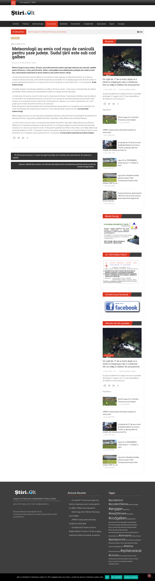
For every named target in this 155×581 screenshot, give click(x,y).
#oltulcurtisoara (136, 536)
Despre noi (17, 499)
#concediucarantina (114, 522)
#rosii (122, 543)
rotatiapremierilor (113, 564)
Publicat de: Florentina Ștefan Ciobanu (24, 63)
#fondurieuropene (113, 530)
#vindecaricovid (112, 559)
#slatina (128, 546)
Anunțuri (121, 24)
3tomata (120, 559)
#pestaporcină (116, 539)
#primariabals (129, 540)
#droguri (134, 525)
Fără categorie (108, 73)
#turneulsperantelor (125, 556)
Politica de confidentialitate (33, 499)
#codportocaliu (131, 519)
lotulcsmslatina (113, 561)
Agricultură (101, 24)
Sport (111, 24)
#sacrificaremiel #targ (131, 543)
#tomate (113, 555)
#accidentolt (115, 500)
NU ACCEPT (116, 577)
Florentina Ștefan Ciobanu (127, 89)
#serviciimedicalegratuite (115, 546)
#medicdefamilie (113, 536)
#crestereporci (132, 522)
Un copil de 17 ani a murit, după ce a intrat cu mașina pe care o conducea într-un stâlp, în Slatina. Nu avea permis (121, 82)
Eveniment (75, 24)
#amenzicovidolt (133, 504)
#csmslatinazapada (114, 525)
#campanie (130, 514)
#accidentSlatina (118, 504)
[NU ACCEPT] (152, 577)
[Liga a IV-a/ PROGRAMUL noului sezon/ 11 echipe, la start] (110, 162)
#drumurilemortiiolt (114, 527)
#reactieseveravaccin (114, 543)
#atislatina (126, 509)
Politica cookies (50, 499)
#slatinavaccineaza (114, 551)
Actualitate (51, 24)
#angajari (115, 509)
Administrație (37, 24)
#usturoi (133, 556)
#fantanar (124, 527)
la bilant (135, 559)
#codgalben (117, 518)
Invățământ (88, 24)
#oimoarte (125, 535)
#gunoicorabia (123, 530)
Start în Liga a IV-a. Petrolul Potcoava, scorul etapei (47, 32)
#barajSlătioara (117, 513)
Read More (107, 110)
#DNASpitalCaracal (126, 525)
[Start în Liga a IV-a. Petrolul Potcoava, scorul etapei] (110, 119)
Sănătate (63, 24)
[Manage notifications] (149, 576)
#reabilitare (137, 540)
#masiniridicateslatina (131, 532)
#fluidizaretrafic (131, 527)
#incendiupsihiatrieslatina (116, 532)
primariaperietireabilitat (125, 561)
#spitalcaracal (130, 551)
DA (107, 577)
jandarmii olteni (128, 559)
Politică (25, 24)
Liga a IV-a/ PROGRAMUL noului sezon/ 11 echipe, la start (128, 162)
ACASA (16, 24)
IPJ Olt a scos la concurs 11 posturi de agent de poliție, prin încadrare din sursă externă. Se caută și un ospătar (52, 156)
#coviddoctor (124, 522)
